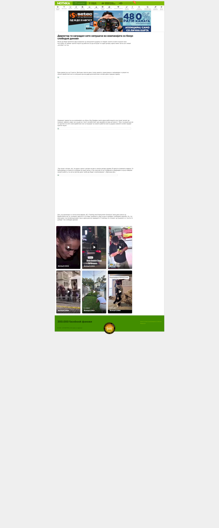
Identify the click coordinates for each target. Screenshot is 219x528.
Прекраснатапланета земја (147, 9)
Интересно (109, 8)
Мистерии (64, 8)
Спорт (132, 8)
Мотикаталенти (127, 9)
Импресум (143, 323)
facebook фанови (74, 321)
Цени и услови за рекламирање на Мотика (151, 321)
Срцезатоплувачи (118, 8)
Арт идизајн (161, 9)
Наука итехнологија (139, 9)
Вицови (70, 8)
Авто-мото (89, 8)
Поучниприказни (155, 9)
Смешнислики (103, 9)
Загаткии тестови (82, 9)
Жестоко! (96, 8)
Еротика (76, 8)
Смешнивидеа (58, 9)
